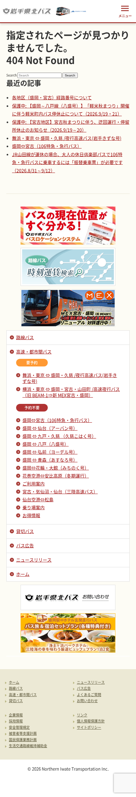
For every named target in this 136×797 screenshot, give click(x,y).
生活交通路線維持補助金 (28, 746)
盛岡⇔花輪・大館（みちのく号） (55, 467)
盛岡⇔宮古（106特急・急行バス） (47, 146)
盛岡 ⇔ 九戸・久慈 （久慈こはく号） (59, 436)
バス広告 (25, 545)
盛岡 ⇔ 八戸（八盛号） (45, 444)
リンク (82, 715)
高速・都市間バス (34, 351)
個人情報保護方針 (91, 721)
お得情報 (31, 515)
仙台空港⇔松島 (37, 499)
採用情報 (16, 721)
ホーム (22, 574)
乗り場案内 (33, 507)
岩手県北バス (27, 11)
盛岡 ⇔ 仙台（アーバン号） (49, 428)
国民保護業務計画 (23, 740)
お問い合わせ (87, 701)
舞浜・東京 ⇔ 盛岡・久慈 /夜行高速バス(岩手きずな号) (66, 138)
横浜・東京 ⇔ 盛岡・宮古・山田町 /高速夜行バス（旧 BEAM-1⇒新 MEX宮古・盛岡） (71, 392)
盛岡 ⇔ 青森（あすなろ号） (49, 460)
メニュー (125, 11)
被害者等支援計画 (23, 733)
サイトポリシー (89, 727)
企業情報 (16, 715)
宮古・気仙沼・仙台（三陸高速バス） (60, 491)
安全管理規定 (19, 727)
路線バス (25, 337)
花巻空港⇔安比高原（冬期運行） (55, 475)
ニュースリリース (34, 560)
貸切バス (25, 531)
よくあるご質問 (89, 695)
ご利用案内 (33, 483)
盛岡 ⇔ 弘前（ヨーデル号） (49, 452)
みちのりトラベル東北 (71, 11)
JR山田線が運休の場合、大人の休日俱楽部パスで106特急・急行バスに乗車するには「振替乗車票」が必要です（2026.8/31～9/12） (67, 162)
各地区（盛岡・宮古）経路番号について (52, 97)
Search (11, 75)
